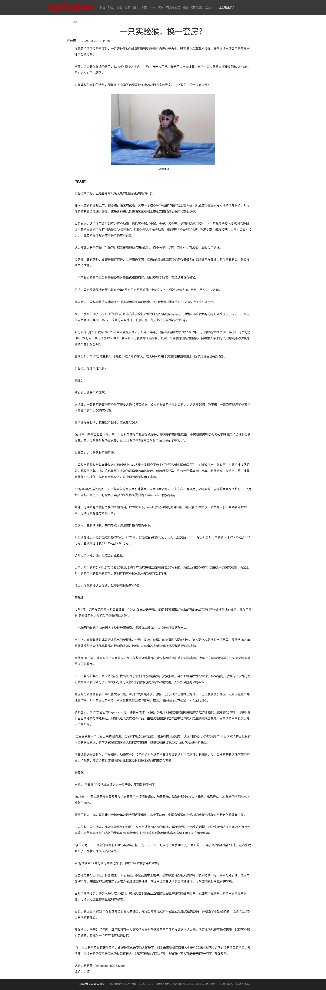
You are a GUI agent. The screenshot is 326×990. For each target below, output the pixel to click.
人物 (152, 7)
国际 (136, 7)
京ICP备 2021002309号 (93, 983)
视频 (186, 7)
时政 (111, 7)
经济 (127, 7)
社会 (119, 7)
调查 (144, 7)
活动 (208, 7)
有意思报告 (173, 7)
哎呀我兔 (197, 7)
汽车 (161, 7)
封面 (102, 7)
